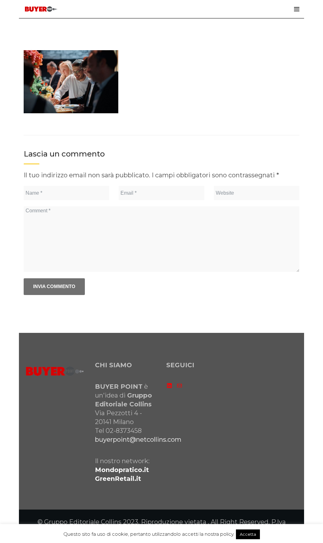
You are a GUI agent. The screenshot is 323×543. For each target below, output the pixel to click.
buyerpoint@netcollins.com (138, 439)
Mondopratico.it (122, 470)
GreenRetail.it (118, 478)
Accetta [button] (248, 534)
